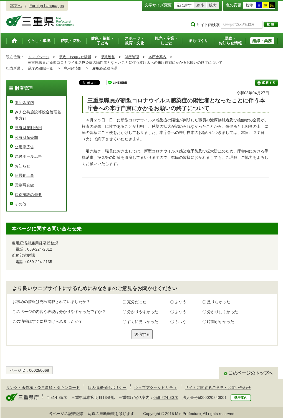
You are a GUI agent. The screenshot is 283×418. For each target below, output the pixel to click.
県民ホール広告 (28, 156)
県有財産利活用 (28, 128)
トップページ (38, 57)
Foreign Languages (46, 5)
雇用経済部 (73, 68)
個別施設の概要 (28, 194)
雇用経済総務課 (104, 68)
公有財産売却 (26, 137)
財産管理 (132, 57)
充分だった (136, 302)
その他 (20, 204)
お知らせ (22, 166)
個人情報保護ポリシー (107, 387)
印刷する (266, 83)
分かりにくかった (222, 312)
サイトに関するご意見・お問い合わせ (218, 387)
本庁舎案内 (157, 57)
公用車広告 (24, 147)
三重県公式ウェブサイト (40, 21)
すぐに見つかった (142, 321)
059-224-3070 (165, 397)
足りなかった (218, 302)
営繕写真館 (24, 185)
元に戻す (184, 5)
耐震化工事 (24, 175)
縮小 (200, 5)
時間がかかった (220, 321)
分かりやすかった (142, 312)
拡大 (213, 5)
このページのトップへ (251, 373)
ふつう (180, 302)
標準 (250, 5)
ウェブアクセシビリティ (155, 387)
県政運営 (108, 57)
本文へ (16, 5)
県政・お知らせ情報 (75, 57)
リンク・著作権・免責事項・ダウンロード (43, 387)
